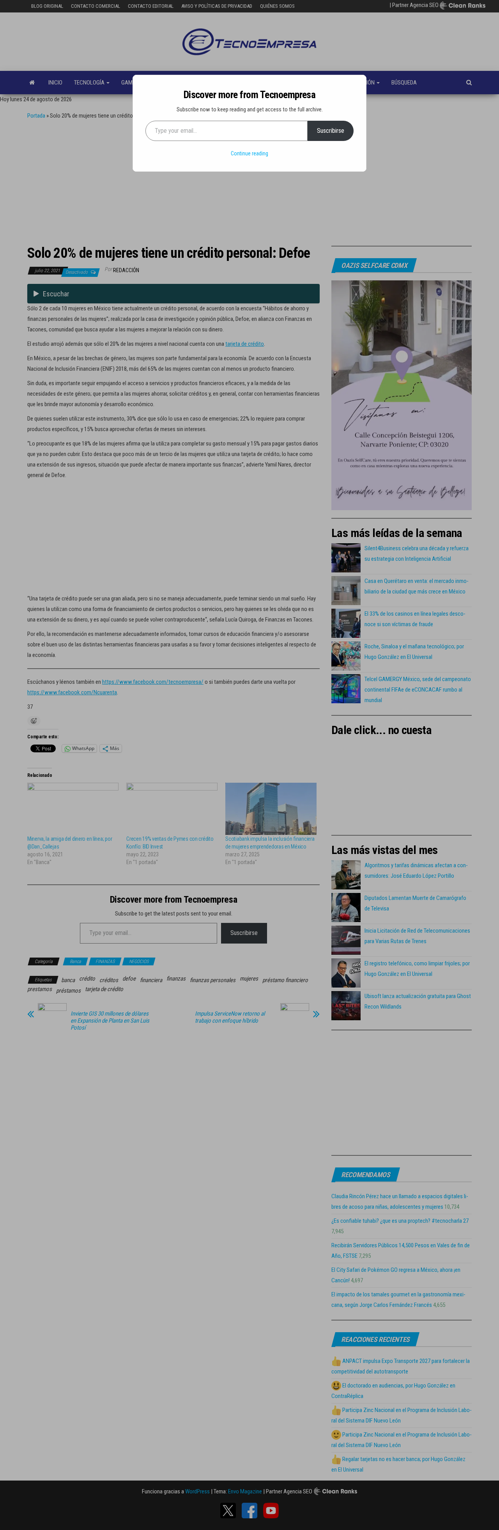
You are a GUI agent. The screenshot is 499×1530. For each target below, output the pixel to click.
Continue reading (249, 153)
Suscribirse (330, 130)
